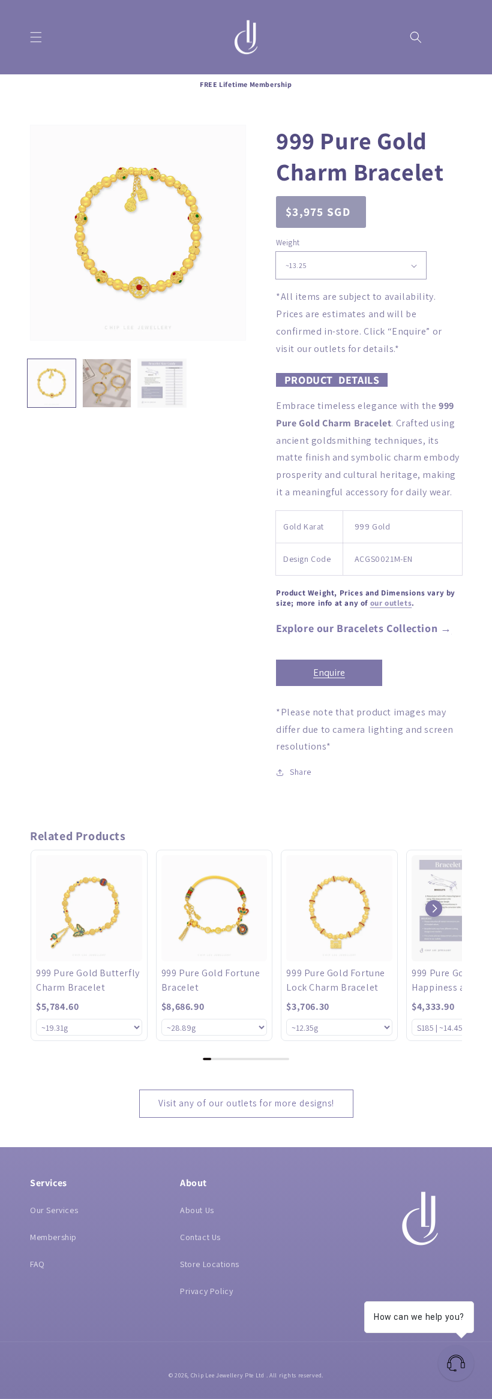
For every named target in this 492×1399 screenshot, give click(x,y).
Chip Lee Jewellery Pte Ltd (228, 1375)
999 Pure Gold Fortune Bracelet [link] (210, 980)
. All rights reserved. (294, 1375)
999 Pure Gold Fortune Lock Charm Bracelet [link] (335, 980)
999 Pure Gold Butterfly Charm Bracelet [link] (88, 980)
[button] (36, 37)
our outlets (391, 603)
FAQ (37, 1264)
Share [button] (300, 771)
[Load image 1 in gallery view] (51, 383)
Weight (287, 242)
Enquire (329, 672)
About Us (197, 1210)
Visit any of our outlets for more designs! (246, 1103)
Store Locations (209, 1264)
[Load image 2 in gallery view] (106, 383)
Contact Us (200, 1237)
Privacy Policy (206, 1291)
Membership (53, 1237)
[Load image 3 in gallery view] (162, 383)
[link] (89, 908)
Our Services (54, 1210)
